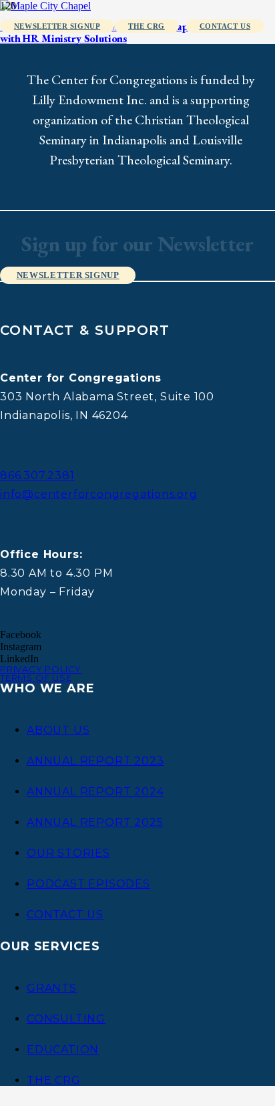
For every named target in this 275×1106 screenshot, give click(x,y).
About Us (58, 730)
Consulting (66, 1018)
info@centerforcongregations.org (99, 494)
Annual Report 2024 (95, 791)
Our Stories (68, 853)
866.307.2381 (37, 475)
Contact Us (65, 914)
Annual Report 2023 (95, 760)
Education (63, 1049)
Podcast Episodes (88, 883)
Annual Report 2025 (95, 822)
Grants (52, 988)
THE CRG (54, 1080)
